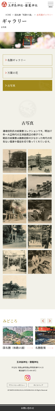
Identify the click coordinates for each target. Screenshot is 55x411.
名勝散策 (40, 347)
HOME (8, 14)
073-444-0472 (31, 370)
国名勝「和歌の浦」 (24, 14)
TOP (50, 400)
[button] (43, 320)
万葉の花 (12, 73)
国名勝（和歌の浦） (14, 347)
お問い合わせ (27, 408)
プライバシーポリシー (17, 385)
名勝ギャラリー (16, 60)
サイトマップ (38, 385)
